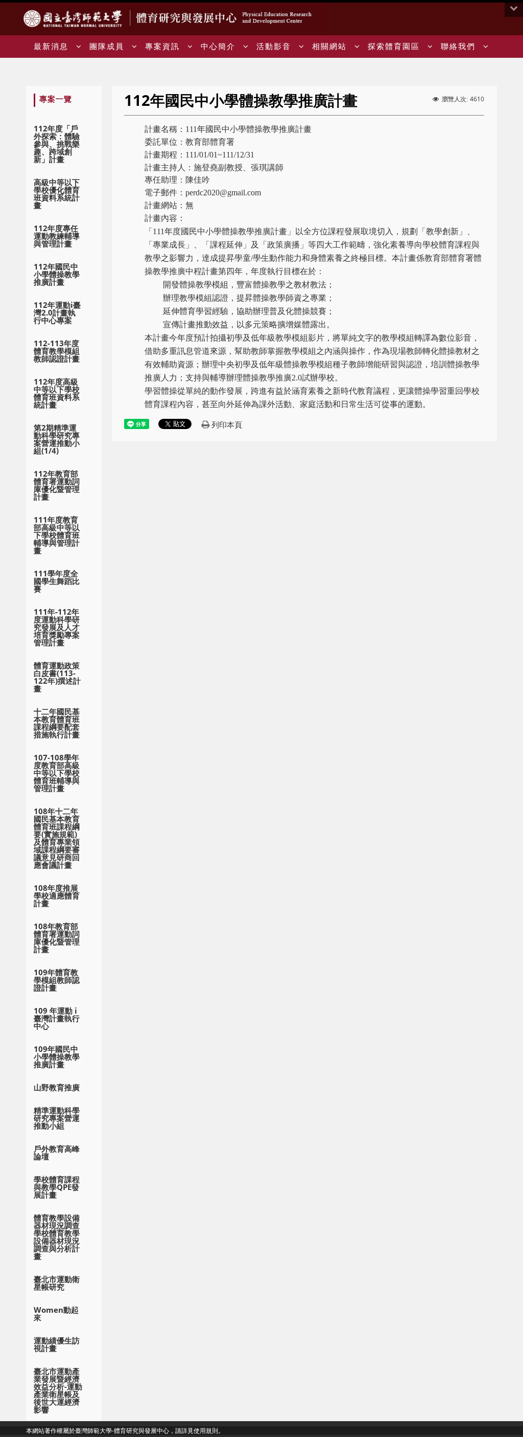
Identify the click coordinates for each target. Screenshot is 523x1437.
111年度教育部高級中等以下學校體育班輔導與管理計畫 (57, 534)
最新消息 (51, 46)
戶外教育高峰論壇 (57, 1152)
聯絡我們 (458, 46)
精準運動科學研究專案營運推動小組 (57, 1118)
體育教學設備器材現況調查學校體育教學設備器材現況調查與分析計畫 (57, 1237)
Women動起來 (56, 1313)
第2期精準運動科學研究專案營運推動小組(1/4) (57, 439)
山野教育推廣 (57, 1087)
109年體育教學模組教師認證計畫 (57, 980)
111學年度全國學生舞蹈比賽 (57, 581)
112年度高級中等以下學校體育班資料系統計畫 (57, 393)
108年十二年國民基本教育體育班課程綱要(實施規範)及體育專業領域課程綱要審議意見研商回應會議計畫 (57, 838)
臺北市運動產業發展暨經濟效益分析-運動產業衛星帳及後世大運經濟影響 (58, 1390)
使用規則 (206, 1430)
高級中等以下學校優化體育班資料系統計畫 (57, 193)
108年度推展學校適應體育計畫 (57, 895)
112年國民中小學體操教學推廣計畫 (57, 274)
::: (493, 19)
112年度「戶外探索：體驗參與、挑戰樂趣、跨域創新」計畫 (57, 143)
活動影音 (273, 46)
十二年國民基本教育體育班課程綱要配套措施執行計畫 (57, 722)
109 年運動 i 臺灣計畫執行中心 (57, 1018)
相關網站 (329, 46)
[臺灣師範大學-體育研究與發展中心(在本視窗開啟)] (75, 18)
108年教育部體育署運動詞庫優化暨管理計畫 (57, 937)
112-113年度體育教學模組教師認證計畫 (57, 351)
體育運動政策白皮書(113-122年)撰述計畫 (57, 676)
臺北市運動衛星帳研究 (57, 1283)
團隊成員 (106, 46)
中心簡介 (218, 46)
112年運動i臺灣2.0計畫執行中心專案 (57, 312)
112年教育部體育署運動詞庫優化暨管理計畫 (57, 485)
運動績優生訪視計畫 (57, 1344)
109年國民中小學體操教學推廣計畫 (57, 1056)
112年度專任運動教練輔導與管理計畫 (57, 236)
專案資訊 (162, 46)
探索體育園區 (394, 46)
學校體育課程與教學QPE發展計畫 (57, 1187)
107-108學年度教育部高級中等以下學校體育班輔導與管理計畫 (57, 772)
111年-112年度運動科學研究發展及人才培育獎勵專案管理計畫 (57, 627)
